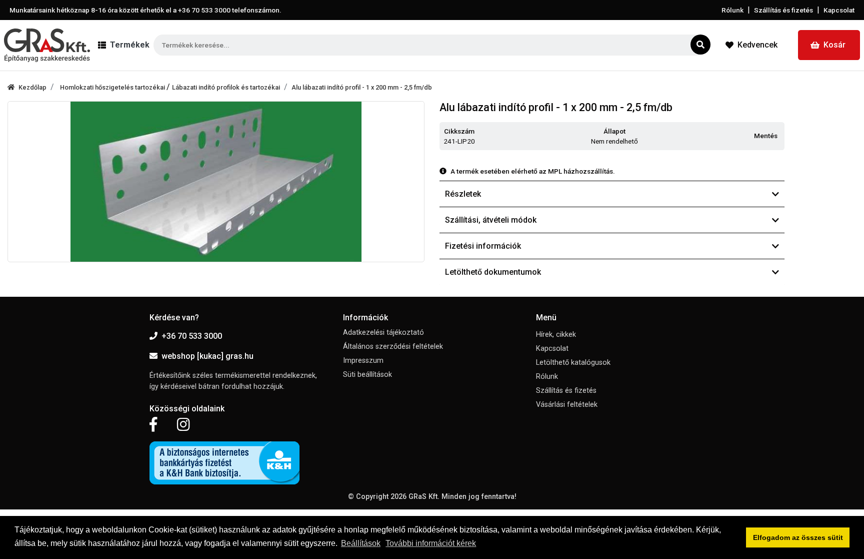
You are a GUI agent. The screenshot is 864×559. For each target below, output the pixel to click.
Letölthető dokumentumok (493, 272)
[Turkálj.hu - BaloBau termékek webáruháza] (47, 45)
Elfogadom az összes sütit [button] (798, 537)
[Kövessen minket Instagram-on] (183, 424)
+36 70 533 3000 (192, 336)
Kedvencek (758, 45)
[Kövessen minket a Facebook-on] (153, 424)
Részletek (463, 194)
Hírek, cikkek (556, 334)
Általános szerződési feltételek (393, 346)
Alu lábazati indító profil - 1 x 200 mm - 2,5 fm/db (362, 87)
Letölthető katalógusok (573, 362)
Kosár (835, 45)
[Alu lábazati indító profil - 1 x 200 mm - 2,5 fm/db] (216, 181)
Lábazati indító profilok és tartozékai (226, 87)
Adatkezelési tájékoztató (383, 332)
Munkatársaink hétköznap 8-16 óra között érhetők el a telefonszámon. (146, 10)
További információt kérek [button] (431, 543)
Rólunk (733, 10)
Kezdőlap (32, 87)
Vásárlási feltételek (567, 404)
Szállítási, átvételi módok (490, 220)
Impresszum (363, 360)
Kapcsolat (839, 10)
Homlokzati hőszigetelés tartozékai (113, 87)
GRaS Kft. (424, 496)
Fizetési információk (483, 246)
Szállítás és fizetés (783, 10)
